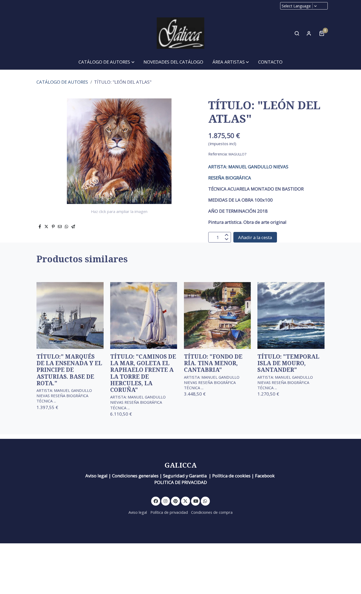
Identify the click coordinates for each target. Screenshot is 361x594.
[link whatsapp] (205, 500)
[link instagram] (165, 500)
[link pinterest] (175, 500)
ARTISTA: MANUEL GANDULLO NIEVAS (248, 167)
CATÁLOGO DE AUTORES (62, 82)
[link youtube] (196, 500)
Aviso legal (137, 512)
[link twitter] (185, 500)
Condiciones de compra (212, 512)
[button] (106, 62)
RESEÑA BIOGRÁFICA (229, 178)
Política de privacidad (169, 512)
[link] (180, 33)
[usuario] (308, 33)
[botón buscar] (296, 33)
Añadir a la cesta (255, 237)
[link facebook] (155, 500)
